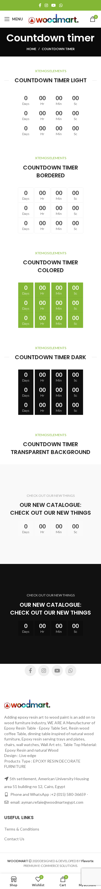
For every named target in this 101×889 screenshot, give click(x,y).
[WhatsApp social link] (61, 5)
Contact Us (14, 838)
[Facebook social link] (40, 5)
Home (31, 49)
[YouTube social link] (54, 5)
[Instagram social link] (46, 5)
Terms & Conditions (21, 829)
